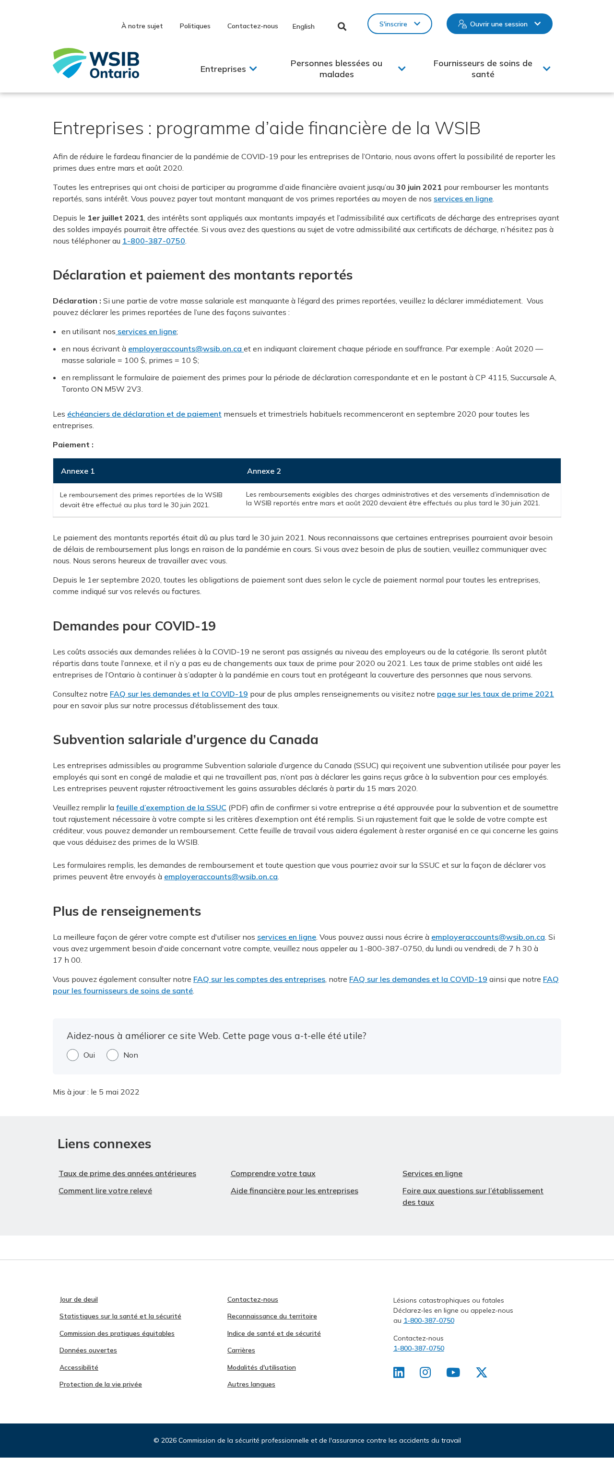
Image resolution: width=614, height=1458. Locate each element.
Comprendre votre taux (273, 1173)
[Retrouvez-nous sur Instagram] (425, 1374)
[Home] (96, 63)
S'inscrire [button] (393, 24)
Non (130, 1055)
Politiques (195, 26)
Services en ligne (432, 1173)
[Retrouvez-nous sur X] (481, 1374)
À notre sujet (142, 26)
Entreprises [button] (223, 68)
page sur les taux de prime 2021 (495, 694)
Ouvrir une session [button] (499, 24)
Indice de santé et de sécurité (274, 1333)
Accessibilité (78, 1367)
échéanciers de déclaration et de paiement (144, 414)
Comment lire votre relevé (105, 1190)
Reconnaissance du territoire (272, 1316)
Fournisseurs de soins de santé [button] (483, 69)
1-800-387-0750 (153, 240)
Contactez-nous (252, 26)
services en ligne (463, 198)
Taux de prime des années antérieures (127, 1173)
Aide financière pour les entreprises (294, 1190)
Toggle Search (342, 26)
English (304, 26)
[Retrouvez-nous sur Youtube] (453, 1374)
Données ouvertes (88, 1350)
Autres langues (251, 1384)
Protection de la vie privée (100, 1384)
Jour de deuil (78, 1299)
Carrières (241, 1350)
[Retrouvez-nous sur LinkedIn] (398, 1374)
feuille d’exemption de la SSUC (171, 807)
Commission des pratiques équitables (117, 1333)
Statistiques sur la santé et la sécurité (120, 1316)
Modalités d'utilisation (261, 1367)
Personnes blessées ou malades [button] (336, 69)
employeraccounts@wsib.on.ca (185, 348)
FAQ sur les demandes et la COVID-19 (179, 694)
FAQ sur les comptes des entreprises (259, 979)
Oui (89, 1055)
